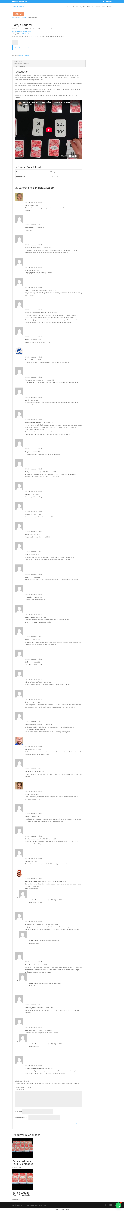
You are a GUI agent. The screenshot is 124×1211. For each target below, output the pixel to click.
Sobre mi (90, 7)
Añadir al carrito (22, 47)
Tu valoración (20, 1089)
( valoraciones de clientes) (21, 31)
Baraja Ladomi (21, 18)
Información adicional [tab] (21, 64)
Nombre (18, 1112)
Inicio (68, 7)
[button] (118, 1205)
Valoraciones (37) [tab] (19, 66)
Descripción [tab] (18, 61)
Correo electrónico (21, 1118)
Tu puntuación (20, 1087)
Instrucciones (100, 7)
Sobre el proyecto (79, 7)
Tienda (109, 7)
